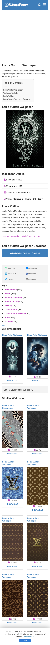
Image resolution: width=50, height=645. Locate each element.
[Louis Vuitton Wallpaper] (25, 138)
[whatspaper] (16, 4)
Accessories (10, 289)
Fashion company (13, 297)
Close (25, 640)
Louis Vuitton (8, 96)
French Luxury (11, 301)
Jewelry (8, 305)
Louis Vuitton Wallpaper (13, 89)
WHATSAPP (11, 268)
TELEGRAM (11, 274)
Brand (7, 293)
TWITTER (10, 279)
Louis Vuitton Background (8, 406)
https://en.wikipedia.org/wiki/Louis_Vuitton (21, 236)
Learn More (29, 637)
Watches (8, 321)
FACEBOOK (32, 274)
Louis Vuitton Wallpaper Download (17, 99)
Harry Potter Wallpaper (12, 335)
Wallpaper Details (10, 92)
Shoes (7, 317)
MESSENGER (32, 268)
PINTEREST (32, 279)
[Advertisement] (25, 35)
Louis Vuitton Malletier (15, 313)
